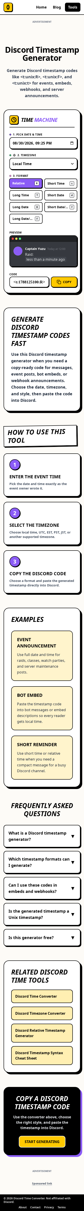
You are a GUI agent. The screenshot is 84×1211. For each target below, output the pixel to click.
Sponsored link (42, 1183)
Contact (35, 1207)
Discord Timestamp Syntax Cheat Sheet (39, 1055)
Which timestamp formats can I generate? (42, 862)
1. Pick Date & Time (27, 134)
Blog (57, 7)
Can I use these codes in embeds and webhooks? (42, 888)
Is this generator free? (42, 937)
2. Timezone (26, 155)
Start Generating (42, 1141)
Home (41, 7)
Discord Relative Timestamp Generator (40, 1033)
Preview (15, 232)
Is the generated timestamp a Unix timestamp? (42, 914)
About (23, 1207)
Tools (72, 7)
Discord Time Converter (36, 996)
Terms (62, 1207)
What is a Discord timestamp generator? (42, 836)
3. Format (20, 176)
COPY (67, 282)
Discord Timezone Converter (40, 1013)
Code (13, 274)
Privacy (49, 1207)
